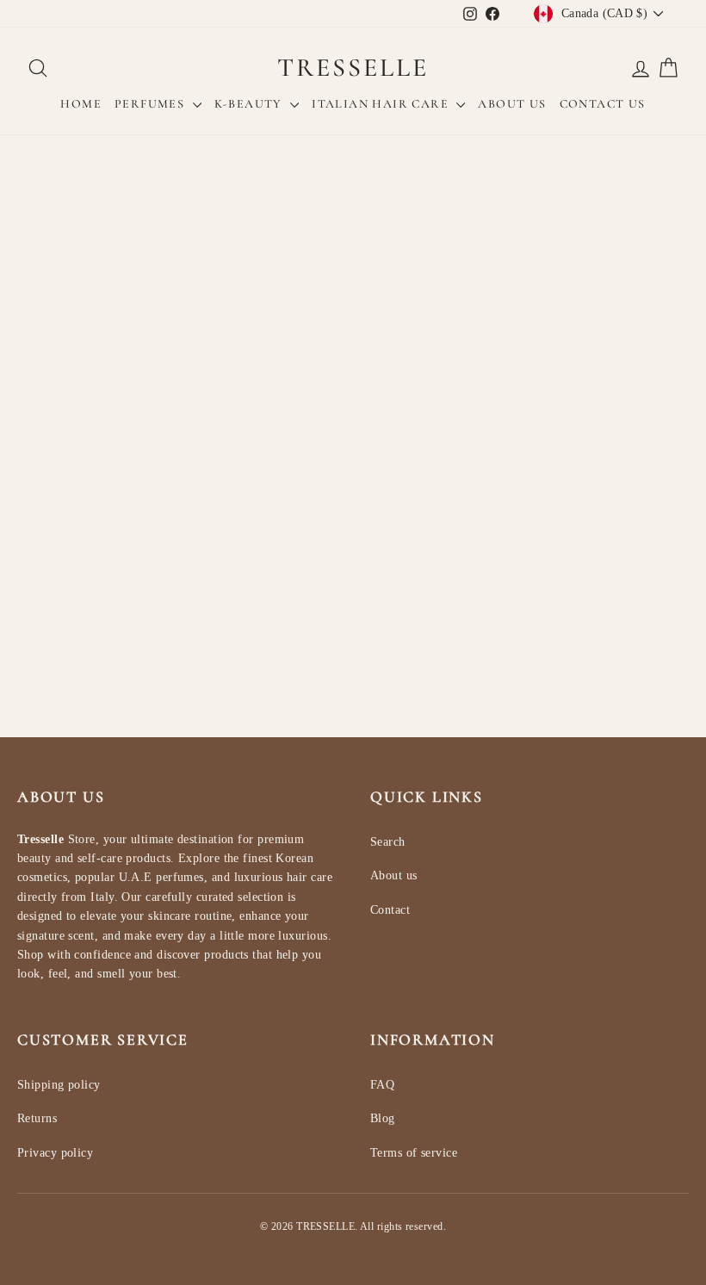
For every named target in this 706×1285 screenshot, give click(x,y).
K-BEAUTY (250, 103)
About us (394, 875)
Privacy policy (55, 1152)
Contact (390, 909)
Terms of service (413, 1152)
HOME (81, 103)
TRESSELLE (353, 67)
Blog (382, 1118)
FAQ (382, 1084)
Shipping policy (59, 1084)
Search (388, 841)
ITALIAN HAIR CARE (382, 103)
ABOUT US (512, 103)
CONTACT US (603, 103)
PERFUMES (152, 103)
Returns (37, 1118)
